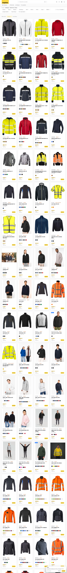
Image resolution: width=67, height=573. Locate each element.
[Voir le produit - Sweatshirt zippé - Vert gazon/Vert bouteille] (41, 304)
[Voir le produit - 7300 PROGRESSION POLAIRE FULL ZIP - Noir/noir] (7, 108)
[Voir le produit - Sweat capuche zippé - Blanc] (19, 530)
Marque (14, 9)
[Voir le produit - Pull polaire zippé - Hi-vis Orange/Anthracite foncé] (7, 530)
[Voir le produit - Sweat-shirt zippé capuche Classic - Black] (54, 434)
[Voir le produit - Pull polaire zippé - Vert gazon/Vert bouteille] (10, 499)
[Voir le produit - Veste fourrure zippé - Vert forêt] (60, 530)
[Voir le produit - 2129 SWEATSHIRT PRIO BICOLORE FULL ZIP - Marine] (22, 44)
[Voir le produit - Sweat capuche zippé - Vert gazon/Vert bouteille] (24, 207)
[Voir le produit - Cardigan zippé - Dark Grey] (54, 272)
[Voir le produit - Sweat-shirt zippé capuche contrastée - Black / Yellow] (27, 401)
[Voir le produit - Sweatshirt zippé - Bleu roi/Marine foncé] (37, 336)
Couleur (3, 9)
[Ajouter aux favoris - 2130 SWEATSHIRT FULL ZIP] (31, 118)
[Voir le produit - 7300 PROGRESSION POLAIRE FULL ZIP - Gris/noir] (4, 108)
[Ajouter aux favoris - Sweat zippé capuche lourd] (64, 313)
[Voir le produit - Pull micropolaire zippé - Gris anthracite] (39, 562)
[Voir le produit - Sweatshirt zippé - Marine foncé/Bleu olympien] (35, 304)
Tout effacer (15, 16)
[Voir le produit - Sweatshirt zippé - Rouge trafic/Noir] (39, 304)
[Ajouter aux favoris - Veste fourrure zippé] (64, 508)
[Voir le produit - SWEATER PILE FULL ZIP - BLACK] (22, 174)
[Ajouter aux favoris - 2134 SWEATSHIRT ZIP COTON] (47, 217)
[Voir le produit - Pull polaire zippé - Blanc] (3, 562)
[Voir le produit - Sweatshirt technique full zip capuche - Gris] (53, 44)
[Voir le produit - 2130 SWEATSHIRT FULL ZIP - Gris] (20, 141)
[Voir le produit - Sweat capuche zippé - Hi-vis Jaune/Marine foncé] (53, 499)
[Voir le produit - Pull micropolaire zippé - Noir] (41, 562)
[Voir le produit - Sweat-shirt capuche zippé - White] (3, 400)
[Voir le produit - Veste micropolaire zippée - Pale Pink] (23, 433)
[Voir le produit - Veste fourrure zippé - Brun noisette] (54, 530)
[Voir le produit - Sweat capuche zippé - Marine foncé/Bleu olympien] (19, 207)
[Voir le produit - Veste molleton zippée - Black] (20, 272)
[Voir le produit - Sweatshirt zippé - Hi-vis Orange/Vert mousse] (42, 499)
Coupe (42, 9)
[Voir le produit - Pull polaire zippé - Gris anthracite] (26, 562)
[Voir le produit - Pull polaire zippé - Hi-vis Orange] (52, 304)
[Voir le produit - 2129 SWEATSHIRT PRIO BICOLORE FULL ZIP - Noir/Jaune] (27, 44)
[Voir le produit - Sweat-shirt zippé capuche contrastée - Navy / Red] (19, 401)
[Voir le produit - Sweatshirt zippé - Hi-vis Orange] (53, 562)
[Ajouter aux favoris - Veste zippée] (31, 281)
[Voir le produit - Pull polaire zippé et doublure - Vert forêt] (39, 530)
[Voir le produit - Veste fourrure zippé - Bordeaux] (53, 530)
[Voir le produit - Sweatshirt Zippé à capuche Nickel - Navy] (52, 241)
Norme (32, 9)
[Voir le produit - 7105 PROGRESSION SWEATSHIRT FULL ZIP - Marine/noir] (35, 142)
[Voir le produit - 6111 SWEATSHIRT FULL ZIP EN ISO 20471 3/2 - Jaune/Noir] (53, 109)
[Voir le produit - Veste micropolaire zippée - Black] (7, 433)
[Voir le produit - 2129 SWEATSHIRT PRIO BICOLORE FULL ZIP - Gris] (23, 44)
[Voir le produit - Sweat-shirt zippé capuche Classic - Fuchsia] (20, 467)
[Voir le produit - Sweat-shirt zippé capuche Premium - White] (3, 467)
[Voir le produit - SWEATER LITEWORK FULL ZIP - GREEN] (7, 174)
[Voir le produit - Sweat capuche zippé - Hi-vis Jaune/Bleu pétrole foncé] (52, 499)
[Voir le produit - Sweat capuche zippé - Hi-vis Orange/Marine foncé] (56, 499)
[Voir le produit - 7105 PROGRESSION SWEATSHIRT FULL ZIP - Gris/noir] (37, 142)
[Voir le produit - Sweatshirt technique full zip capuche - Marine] (52, 44)
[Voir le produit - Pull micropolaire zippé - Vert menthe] (43, 562)
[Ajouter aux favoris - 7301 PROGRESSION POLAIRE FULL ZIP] (31, 86)
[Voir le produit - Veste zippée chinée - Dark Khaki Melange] (24, 240)
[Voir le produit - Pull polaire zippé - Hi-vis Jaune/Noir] (3, 530)
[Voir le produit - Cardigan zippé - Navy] (3, 272)
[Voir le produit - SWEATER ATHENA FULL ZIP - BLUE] (52, 141)
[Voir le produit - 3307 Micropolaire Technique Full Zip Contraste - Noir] (37, 77)
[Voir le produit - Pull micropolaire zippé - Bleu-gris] (35, 562)
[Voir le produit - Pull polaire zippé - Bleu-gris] (20, 562)
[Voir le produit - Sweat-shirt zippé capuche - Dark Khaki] (24, 367)
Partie (37, 9)
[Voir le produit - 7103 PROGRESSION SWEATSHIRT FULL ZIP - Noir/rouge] (23, 77)
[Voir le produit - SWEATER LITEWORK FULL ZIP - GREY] (4, 174)
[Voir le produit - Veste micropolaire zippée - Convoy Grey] (6, 433)
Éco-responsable (22, 11)
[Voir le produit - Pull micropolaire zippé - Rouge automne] (42, 562)
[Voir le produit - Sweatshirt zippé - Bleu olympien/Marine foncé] (37, 304)
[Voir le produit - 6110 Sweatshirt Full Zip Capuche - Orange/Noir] (6, 141)
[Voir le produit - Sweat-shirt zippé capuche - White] (19, 367)
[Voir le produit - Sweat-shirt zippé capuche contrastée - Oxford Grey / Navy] (23, 401)
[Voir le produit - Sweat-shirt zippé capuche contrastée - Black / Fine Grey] (24, 401)
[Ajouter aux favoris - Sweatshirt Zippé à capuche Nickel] (64, 217)
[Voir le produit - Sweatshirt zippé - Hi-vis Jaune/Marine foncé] (37, 499)
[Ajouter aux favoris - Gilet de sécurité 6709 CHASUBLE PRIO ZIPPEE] (15, 217)
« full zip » (9, 16)
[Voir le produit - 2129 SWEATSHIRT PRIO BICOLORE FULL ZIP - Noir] (26, 44)
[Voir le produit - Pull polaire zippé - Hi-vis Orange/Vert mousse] (8, 530)
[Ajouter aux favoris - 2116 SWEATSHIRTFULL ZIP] (47, 184)
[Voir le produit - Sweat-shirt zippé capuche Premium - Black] (38, 434)
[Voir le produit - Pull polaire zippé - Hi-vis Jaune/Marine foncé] (4, 530)
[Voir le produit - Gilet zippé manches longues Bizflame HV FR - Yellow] (3, 368)
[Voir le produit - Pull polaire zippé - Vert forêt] (7, 562)
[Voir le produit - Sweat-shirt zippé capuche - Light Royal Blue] (22, 367)
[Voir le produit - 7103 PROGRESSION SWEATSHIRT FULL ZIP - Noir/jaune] (22, 77)
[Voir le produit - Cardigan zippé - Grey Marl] (4, 272)
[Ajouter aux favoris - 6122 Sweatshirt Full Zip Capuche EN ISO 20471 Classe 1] (64, 53)
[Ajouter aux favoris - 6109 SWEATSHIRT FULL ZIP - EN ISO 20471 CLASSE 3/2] (47, 86)
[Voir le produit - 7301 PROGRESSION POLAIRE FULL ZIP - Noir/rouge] (23, 108)
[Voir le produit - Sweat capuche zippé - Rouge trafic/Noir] (23, 207)
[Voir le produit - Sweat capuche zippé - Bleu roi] (24, 530)
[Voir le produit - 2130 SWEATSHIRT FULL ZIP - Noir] (22, 141)
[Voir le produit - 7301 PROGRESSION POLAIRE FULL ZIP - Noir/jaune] (22, 108)
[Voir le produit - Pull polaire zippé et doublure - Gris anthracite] (37, 530)
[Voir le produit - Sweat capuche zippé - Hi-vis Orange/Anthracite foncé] (57, 499)
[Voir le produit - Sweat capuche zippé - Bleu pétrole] (20, 530)
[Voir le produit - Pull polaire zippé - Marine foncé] (4, 499)
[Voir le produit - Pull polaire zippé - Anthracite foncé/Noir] (6, 499)
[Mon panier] (57, 2)
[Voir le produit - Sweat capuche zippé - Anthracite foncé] (27, 530)
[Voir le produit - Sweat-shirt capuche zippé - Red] (8, 400)
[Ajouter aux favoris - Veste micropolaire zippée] (15, 410)
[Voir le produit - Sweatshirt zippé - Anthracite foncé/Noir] (38, 304)
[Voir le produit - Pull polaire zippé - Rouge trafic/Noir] (8, 499)
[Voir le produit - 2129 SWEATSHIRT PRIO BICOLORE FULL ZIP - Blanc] (19, 44)
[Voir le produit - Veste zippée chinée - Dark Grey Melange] (23, 240)
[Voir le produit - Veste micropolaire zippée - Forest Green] (43, 466)
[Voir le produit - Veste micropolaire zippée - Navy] (3, 433)
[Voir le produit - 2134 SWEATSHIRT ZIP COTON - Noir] (37, 240)
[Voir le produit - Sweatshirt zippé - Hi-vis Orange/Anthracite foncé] (41, 499)
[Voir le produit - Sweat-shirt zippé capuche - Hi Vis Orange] (58, 466)
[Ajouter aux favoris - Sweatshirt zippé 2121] (15, 20)
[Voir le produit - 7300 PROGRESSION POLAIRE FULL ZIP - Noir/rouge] (6, 108)
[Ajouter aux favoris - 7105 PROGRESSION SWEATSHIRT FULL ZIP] (47, 118)
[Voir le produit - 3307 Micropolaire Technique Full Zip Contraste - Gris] (35, 77)
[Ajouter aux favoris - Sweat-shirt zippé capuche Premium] (47, 410)
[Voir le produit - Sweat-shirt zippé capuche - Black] (26, 367)
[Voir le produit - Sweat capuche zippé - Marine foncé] (23, 530)
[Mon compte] (59, 2)
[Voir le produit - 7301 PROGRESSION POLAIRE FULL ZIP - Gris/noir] (20, 108)
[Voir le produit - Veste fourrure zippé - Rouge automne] (58, 530)
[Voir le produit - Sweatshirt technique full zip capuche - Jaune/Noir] (54, 44)
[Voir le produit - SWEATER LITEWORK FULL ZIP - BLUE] (3, 174)
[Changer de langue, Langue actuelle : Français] (62, 2)
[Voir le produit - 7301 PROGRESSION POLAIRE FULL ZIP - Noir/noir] (24, 108)
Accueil (3, 7)
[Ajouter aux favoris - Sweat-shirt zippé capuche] (31, 345)
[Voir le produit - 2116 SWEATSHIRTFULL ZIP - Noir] (35, 207)
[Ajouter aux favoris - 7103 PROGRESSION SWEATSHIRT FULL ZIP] (31, 53)
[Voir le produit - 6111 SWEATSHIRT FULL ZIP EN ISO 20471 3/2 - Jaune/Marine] (52, 109)
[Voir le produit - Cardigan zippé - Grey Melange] (53, 272)
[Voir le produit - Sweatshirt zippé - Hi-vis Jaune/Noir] (38, 499)
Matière (47, 9)
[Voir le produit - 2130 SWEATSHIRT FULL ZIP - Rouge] (23, 141)
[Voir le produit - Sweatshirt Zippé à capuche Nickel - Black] (53, 241)
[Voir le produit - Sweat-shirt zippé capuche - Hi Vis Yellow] (53, 466)
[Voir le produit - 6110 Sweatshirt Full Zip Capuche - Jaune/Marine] (3, 141)
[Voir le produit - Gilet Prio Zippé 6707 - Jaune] (52, 207)
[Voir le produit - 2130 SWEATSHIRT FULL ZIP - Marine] (19, 141)
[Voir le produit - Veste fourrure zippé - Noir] (57, 530)
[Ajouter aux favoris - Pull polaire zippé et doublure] (47, 508)
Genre (9, 9)
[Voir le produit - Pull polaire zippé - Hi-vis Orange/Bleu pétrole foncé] (10, 530)
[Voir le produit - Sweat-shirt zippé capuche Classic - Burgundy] (52, 434)
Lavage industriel (5, 11)
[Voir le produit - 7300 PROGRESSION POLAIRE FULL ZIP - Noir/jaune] (8, 108)
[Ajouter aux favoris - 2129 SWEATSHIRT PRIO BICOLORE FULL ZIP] (31, 20)
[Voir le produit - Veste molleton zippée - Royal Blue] (54, 400)
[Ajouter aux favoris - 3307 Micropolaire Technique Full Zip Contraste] (47, 53)
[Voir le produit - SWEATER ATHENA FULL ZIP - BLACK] (53, 141)
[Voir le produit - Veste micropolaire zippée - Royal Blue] (4, 433)
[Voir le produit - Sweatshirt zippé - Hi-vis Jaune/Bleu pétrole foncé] (35, 499)
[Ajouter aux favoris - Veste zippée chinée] (31, 217)
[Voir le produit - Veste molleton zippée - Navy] (19, 272)
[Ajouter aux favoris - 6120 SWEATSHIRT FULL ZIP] (15, 53)
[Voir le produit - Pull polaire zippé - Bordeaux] (23, 562)
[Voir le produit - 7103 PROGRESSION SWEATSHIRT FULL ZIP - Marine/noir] (19, 77)
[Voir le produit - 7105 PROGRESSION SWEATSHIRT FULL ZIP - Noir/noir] (41, 142)
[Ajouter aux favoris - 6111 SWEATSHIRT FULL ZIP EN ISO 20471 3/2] (64, 86)
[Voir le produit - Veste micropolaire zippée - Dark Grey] (38, 466)
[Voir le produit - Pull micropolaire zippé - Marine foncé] (37, 562)
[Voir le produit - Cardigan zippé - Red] (57, 272)
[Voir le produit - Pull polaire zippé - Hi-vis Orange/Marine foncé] (6, 530)
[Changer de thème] (64, 2)
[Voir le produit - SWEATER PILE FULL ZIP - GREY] (20, 174)
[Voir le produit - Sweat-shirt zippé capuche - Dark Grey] (23, 367)
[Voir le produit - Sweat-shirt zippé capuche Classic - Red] (56, 434)
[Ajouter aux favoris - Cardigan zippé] (15, 250)
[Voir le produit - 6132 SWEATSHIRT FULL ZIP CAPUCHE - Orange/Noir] (37, 43)
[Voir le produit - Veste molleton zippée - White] (52, 400)
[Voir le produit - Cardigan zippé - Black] (6, 272)
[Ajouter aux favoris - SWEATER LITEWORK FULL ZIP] (15, 151)
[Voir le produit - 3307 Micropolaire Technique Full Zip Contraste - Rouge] (38, 77)
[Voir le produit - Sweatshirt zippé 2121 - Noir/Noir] (6, 43)
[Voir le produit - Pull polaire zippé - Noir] (7, 499)
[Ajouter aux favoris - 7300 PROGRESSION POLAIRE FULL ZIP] (15, 86)
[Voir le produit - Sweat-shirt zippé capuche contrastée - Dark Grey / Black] (26, 401)
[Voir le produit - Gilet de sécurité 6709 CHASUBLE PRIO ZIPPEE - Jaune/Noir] (3, 241)
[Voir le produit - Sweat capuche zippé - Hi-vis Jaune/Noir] (54, 499)
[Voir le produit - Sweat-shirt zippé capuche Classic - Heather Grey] (53, 434)
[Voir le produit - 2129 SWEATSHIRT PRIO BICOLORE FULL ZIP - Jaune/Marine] (24, 44)
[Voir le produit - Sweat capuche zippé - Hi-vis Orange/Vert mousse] (58, 499)
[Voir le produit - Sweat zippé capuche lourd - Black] (52, 336)
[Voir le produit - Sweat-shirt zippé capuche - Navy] (20, 367)
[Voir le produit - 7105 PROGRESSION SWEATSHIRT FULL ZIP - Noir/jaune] (38, 142)
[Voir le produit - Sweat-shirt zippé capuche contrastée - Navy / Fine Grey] (20, 401)
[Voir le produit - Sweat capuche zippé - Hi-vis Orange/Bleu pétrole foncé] (60, 499)
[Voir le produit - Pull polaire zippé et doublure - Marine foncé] (35, 530)
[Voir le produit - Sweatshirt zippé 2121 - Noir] (4, 43)
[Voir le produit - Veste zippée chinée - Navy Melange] (19, 240)
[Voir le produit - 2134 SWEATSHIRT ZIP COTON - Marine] (35, 240)
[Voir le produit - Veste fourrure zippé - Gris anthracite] (56, 530)
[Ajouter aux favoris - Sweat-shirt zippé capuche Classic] (64, 410)
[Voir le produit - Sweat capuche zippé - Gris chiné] (26, 530)
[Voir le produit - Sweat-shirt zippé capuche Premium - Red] (39, 434)
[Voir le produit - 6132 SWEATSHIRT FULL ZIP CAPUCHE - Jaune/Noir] (35, 43)
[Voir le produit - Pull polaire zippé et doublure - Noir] (38, 530)
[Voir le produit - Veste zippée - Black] (20, 304)
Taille (27, 9)
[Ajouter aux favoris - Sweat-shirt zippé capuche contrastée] (31, 378)
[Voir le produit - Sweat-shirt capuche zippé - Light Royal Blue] (6, 400)
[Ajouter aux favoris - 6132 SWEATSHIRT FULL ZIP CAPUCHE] (47, 20)
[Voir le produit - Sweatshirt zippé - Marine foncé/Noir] (3, 336)
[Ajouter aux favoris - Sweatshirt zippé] (47, 281)
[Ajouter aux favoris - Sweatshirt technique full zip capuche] (64, 20)
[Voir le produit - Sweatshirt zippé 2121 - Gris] (3, 43)
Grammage (21, 9)
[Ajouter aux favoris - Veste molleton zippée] (31, 250)
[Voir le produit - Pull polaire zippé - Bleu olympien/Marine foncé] (3, 499)
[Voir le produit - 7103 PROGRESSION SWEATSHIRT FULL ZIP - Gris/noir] (20, 77)
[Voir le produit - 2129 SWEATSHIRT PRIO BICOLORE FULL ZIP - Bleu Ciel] (20, 44)
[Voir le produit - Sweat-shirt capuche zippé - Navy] (4, 400)
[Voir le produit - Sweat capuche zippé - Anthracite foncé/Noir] (22, 207)
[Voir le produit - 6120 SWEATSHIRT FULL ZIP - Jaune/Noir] (3, 76)
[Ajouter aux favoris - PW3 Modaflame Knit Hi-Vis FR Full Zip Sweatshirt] (47, 151)
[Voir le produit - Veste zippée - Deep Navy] (19, 304)
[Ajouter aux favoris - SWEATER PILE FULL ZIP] (31, 151)
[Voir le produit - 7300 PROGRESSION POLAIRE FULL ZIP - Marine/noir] (3, 108)
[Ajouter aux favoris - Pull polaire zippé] (64, 281)
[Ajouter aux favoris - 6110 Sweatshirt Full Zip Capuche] (15, 118)
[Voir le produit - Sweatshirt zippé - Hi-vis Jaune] (52, 562)
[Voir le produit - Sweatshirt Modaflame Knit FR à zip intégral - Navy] (3, 208)
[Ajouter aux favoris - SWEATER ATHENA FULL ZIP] (64, 118)
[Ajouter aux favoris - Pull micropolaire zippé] (47, 539)
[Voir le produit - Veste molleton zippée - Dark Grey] (56, 400)
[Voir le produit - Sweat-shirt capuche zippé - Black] (7, 400)
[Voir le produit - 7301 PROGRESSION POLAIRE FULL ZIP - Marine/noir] (19, 108)
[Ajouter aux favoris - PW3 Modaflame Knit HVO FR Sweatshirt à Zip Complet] (64, 151)
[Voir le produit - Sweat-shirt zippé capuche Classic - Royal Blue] (19, 467)
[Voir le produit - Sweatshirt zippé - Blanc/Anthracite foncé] (35, 336)
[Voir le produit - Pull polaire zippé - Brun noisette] (24, 562)
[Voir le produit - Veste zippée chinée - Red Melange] (26, 240)
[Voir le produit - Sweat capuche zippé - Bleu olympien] (22, 530)
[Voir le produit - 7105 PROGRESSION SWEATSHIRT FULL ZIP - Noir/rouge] (39, 142)
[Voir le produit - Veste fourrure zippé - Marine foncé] (52, 530)
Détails (63, 569)
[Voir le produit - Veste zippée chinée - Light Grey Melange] (22, 240)
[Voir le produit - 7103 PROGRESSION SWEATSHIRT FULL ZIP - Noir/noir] (24, 77)
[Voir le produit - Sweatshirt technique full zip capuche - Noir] (56, 44)
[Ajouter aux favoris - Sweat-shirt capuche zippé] (15, 378)
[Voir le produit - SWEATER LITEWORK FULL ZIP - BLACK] (6, 174)
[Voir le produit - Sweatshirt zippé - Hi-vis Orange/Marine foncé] (39, 499)
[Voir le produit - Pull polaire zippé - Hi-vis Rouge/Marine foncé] (11, 530)
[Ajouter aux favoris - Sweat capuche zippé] (31, 184)
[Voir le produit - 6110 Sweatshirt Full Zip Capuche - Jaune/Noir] (4, 141)
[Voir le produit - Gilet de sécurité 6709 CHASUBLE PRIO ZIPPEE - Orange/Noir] (4, 241)
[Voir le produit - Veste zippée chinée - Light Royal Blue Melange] (20, 240)
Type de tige (13, 11)
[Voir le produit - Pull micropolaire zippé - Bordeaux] (38, 562)
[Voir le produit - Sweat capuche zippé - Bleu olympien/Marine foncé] (20, 207)
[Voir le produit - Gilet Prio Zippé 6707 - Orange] (53, 207)
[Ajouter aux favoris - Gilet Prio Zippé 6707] (64, 184)
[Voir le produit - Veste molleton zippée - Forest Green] (60, 400)
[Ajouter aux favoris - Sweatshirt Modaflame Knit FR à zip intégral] (15, 184)
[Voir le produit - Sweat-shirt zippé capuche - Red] (27, 367)
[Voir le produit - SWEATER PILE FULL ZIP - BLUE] (19, 174)
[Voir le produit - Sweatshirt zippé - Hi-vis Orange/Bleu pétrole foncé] (43, 499)
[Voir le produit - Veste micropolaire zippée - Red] (8, 433)
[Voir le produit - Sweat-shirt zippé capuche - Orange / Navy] (57, 466)
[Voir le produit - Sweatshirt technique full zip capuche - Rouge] (57, 44)
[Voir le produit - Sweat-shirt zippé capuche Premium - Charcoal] (37, 434)
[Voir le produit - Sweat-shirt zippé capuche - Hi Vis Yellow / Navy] (54, 466)
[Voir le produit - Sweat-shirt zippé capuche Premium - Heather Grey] (35, 434)
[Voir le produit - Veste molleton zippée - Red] (58, 400)
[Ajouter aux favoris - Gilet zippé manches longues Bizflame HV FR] (15, 345)
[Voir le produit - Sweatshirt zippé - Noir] (4, 336)
